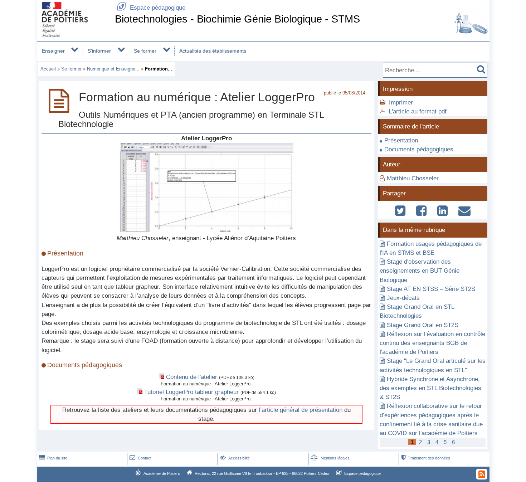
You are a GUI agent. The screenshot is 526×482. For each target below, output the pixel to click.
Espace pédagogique (151, 7)
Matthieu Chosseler (413, 178)
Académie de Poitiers (161, 473)
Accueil (48, 69)
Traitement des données (425, 458)
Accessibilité (235, 458)
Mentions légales (330, 458)
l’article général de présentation (300, 409)
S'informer (99, 51)
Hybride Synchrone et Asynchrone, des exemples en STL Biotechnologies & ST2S (430, 388)
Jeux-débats (403, 297)
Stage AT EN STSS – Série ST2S (431, 289)
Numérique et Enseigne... (113, 69)
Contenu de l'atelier (191, 377)
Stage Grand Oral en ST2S (422, 325)
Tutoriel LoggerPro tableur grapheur (191, 392)
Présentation (401, 140)
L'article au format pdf (418, 111)
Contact (140, 458)
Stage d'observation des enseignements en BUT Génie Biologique (419, 270)
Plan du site (53, 458)
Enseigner (53, 51)
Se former (145, 51)
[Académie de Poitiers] (74, 34)
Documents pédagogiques (418, 149)
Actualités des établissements (212, 51)
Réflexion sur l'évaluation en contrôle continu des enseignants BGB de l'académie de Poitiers (432, 343)
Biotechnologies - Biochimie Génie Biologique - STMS (237, 19)
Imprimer (401, 102)
